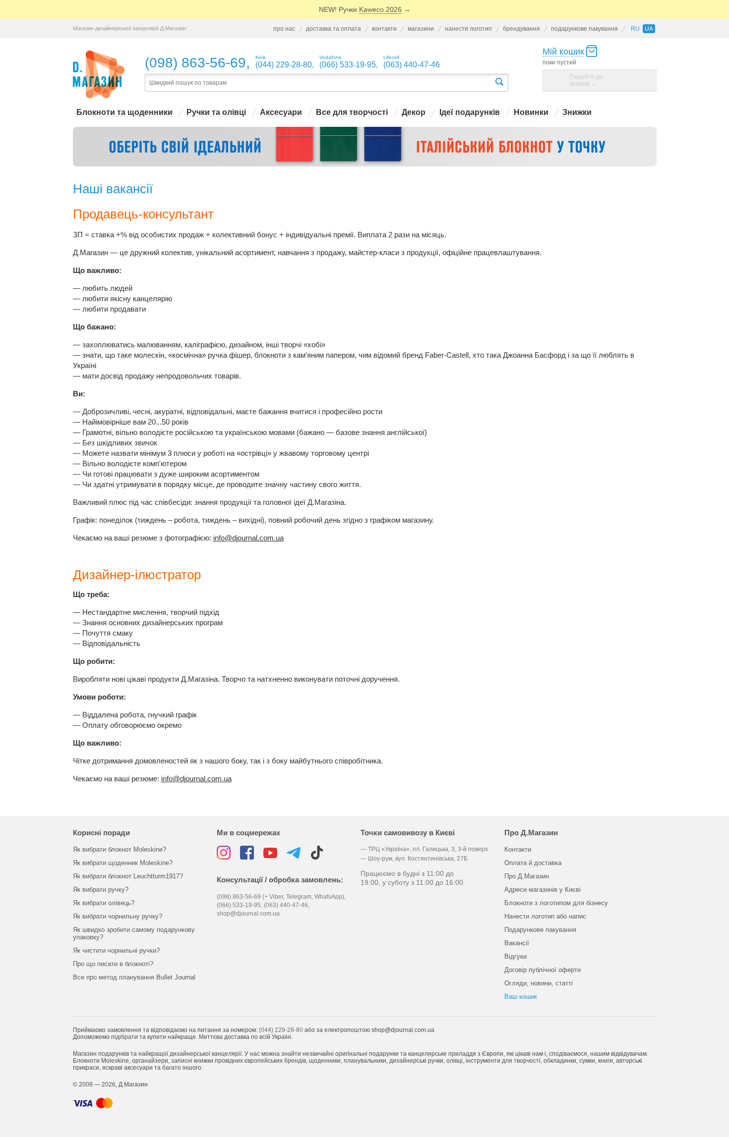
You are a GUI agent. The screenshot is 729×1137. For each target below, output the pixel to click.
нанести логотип (468, 28)
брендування (521, 28)
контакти (384, 28)
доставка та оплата (333, 28)
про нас (284, 28)
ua (649, 28)
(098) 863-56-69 (195, 62)
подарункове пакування (584, 28)
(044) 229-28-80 (281, 1030)
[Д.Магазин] (99, 75)
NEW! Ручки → (365, 9)
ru (635, 28)
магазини (421, 28)
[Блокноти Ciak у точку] (365, 146)
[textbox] (319, 83)
